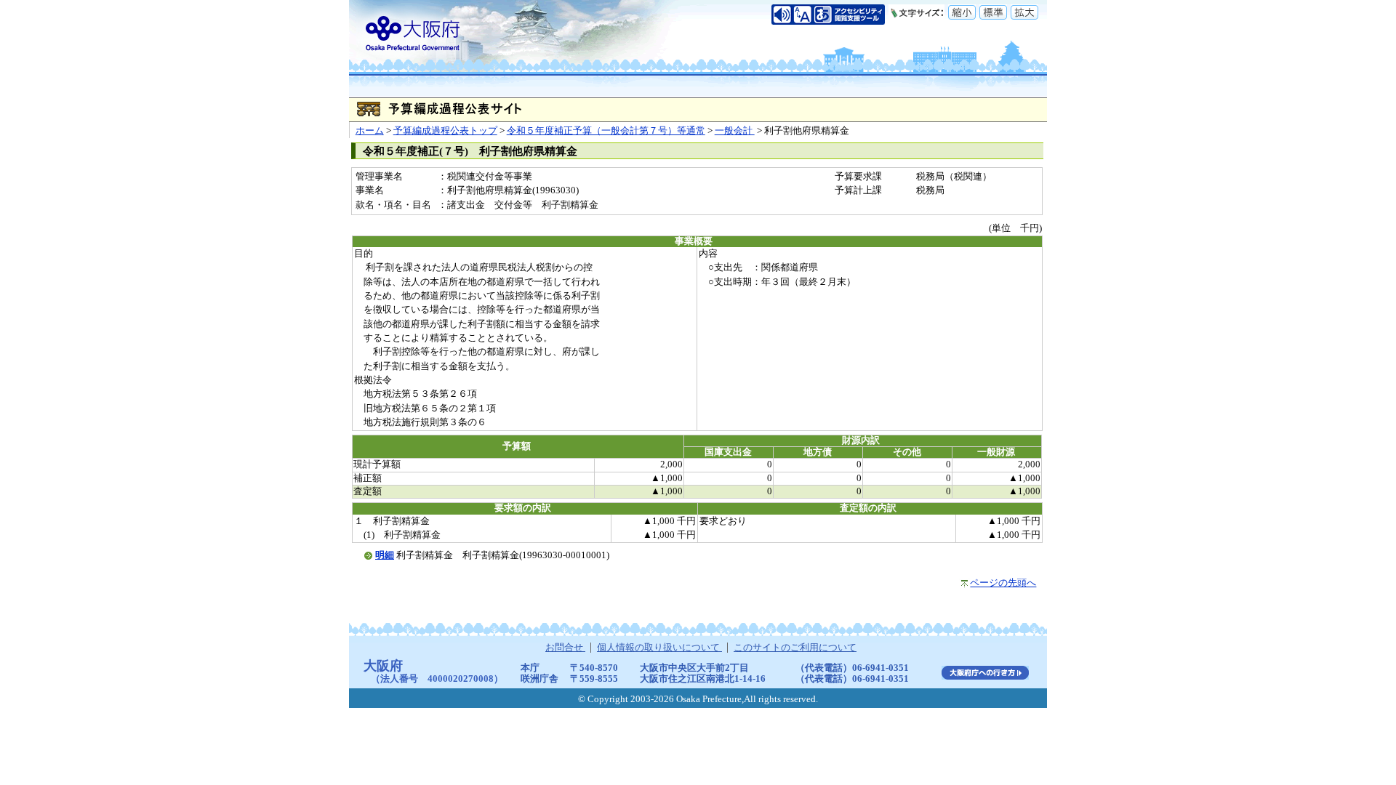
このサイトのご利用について (795, 648)
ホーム (370, 131)
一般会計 (735, 131)
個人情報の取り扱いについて (659, 648)
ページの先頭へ (1003, 583)
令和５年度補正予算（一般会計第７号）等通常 (606, 131)
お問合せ (565, 648)
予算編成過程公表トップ (445, 131)
